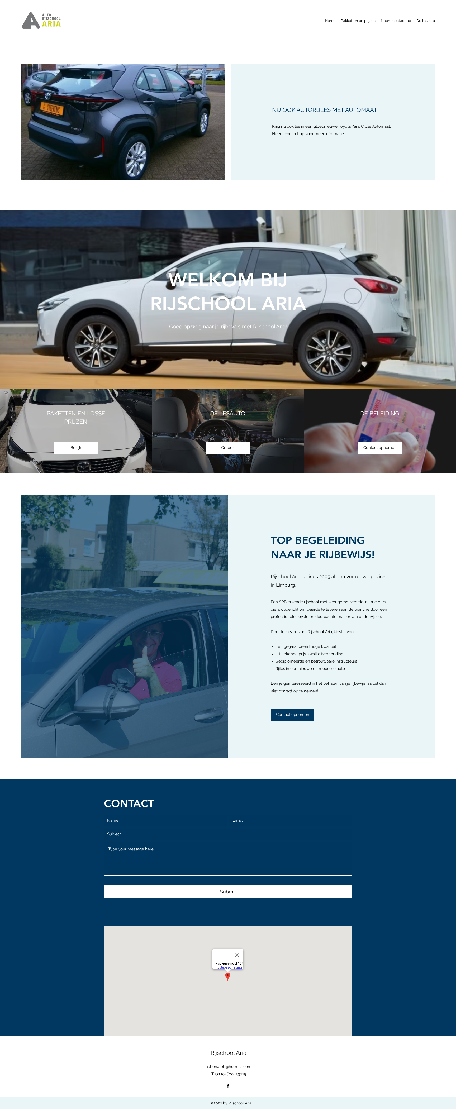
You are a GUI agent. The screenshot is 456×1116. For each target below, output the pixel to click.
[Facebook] (228, 1086)
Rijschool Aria (228, 1052)
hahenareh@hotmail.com (228, 1066)
